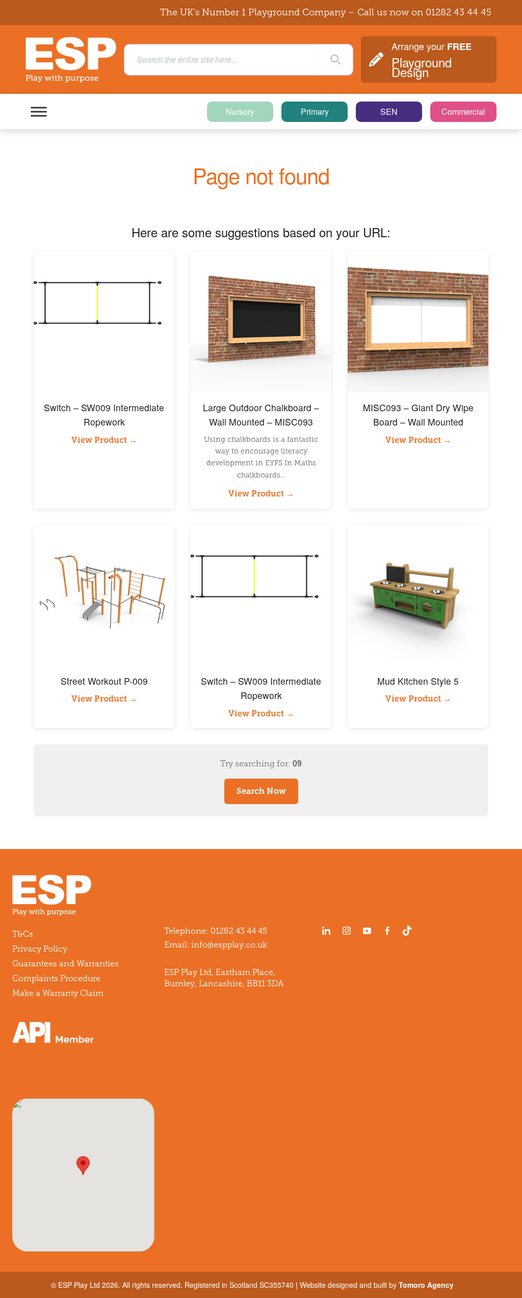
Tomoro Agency (426, 1285)
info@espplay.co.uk (229, 944)
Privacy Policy (39, 948)
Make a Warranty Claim (57, 993)
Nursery (240, 111)
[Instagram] (346, 930)
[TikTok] (409, 930)
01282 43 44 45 (458, 12)
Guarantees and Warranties (65, 963)
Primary (315, 111)
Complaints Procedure (56, 978)
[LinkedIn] (326, 930)
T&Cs (22, 934)
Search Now (261, 791)
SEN (389, 111)
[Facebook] (387, 930)
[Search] (335, 59)
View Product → (104, 440)
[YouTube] (367, 930)
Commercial (463, 111)
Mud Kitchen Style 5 (418, 681)
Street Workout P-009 (104, 681)
